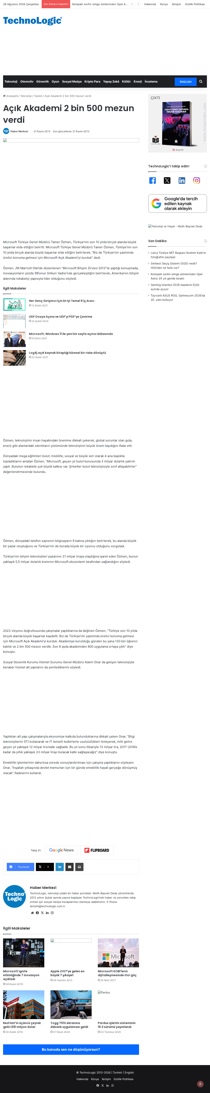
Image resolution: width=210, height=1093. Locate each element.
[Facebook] (37, 912)
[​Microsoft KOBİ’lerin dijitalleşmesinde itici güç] (118, 952)
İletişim (176, 4)
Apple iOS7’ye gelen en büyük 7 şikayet (67, 973)
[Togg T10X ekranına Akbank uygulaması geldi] (71, 1004)
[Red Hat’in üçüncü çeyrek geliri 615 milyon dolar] (23, 1004)
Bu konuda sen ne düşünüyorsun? (71, 1049)
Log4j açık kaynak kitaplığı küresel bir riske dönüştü (67, 353)
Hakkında (150, 4)
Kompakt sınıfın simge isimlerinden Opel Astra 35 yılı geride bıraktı (114, 4)
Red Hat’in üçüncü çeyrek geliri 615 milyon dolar (22, 1025)
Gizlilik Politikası (195, 4)
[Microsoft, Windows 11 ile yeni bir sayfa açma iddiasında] (14, 339)
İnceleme (151, 81)
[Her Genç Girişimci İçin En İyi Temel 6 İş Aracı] (14, 304)
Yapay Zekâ (111, 81)
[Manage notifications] (200, 1084)
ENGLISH (186, 81)
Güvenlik (42, 81)
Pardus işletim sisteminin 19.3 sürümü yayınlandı (117, 1025)
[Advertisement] (141, 41)
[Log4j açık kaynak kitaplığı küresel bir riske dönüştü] (14, 358)
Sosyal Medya (72, 81)
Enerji (138, 81)
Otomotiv (26, 81)
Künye (164, 4)
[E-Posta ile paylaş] (69, 867)
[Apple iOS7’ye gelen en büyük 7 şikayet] (71, 952)
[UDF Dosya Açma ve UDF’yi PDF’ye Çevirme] (14, 321)
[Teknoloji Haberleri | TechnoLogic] (35, 21)
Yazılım (38, 96)
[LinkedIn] (60, 867)
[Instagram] (52, 912)
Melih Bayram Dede (105, 893)
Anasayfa (12, 96)
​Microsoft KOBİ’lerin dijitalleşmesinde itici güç (117, 973)
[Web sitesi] (32, 912)
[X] (42, 912)
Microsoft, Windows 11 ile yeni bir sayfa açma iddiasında (71, 334)
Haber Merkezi (19, 131)
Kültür (126, 81)
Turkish (117, 1072)
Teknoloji (11, 81)
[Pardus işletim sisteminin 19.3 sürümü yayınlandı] (118, 1004)
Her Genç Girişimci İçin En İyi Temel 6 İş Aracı (61, 301)
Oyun (55, 81)
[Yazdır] (79, 867)
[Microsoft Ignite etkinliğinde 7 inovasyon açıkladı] (23, 952)
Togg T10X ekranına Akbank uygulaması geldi (69, 1025)
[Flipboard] (96, 850)
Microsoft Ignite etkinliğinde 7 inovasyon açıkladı (21, 975)
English (129, 1072)
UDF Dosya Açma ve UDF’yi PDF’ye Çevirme (60, 317)
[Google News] (61, 850)
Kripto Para (92, 81)
